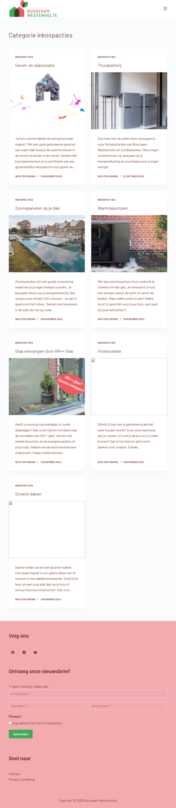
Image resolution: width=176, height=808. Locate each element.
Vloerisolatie (109, 351)
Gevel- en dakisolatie (35, 65)
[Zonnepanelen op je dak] (47, 243)
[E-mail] (35, 652)
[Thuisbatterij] (129, 100)
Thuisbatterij (109, 65)
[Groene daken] (47, 529)
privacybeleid (52, 723)
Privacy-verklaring (22, 779)
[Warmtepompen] (129, 243)
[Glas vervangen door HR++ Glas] (47, 386)
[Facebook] (13, 652)
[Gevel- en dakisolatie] (47, 100)
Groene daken (28, 493)
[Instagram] (24, 652)
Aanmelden (20, 734)
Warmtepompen (113, 208)
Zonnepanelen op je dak (37, 208)
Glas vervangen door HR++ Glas (44, 351)
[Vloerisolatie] (129, 386)
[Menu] (165, 9)
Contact (14, 774)
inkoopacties (24, 56)
